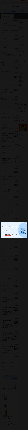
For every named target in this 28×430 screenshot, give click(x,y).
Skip (12, 220)
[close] (26, 207)
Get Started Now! (7, 220)
